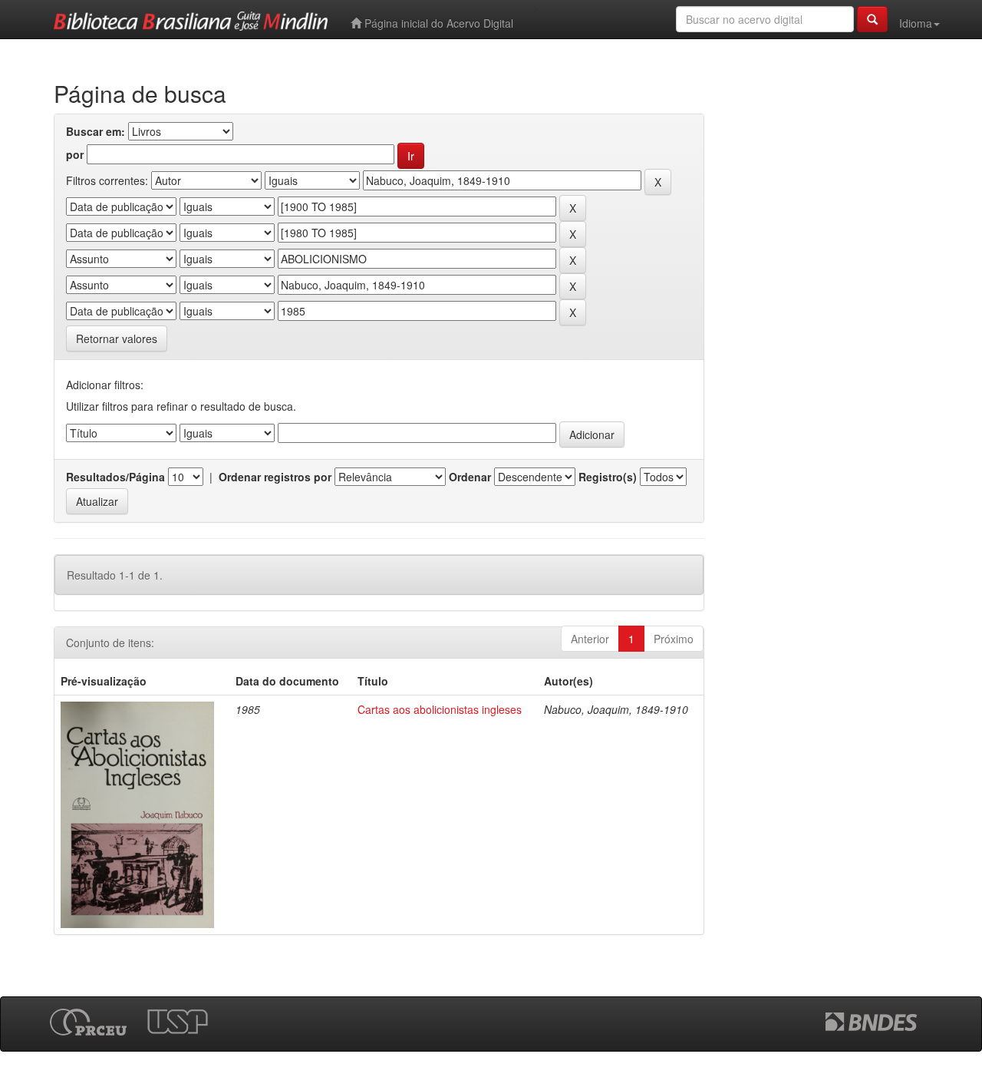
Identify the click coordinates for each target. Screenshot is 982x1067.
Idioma (915, 23)
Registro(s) (607, 476)
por (75, 154)
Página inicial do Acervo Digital (437, 23)
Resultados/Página (115, 476)
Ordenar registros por (275, 476)
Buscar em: (95, 131)
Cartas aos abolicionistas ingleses (440, 709)
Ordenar (470, 476)
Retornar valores (116, 338)
